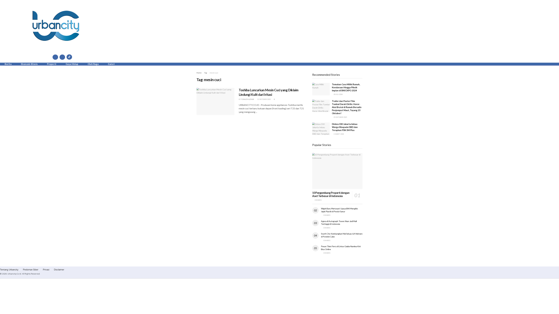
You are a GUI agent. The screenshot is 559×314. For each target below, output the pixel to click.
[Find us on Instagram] (55, 57)
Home (199, 73)
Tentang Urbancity (9, 269)
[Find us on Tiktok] (69, 57)
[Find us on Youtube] (62, 57)
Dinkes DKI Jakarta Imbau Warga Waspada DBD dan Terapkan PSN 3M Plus (345, 127)
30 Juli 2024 (338, 94)
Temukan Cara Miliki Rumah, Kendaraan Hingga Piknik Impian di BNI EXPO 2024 (346, 87)
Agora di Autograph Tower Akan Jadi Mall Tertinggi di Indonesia (339, 222)
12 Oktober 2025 (264, 99)
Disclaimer (59, 269)
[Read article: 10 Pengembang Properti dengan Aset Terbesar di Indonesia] (337, 171)
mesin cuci (214, 73)
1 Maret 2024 (338, 134)
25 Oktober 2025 (340, 117)
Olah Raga (93, 64)
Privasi (46, 269)
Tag (205, 73)
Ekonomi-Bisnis (29, 64)
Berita (8, 64)
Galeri (111, 64)
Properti (51, 64)
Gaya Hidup (72, 64)
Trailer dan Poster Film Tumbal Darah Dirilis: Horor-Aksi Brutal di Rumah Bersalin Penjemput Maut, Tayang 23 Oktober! (346, 107)
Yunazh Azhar (247, 99)
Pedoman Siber (30, 269)
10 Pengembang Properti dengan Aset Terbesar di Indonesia (331, 194)
